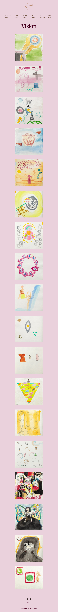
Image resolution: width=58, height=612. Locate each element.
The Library (33, 16)
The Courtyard (42, 16)
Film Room (16, 16)
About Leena (49, 16)
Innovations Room (8, 16)
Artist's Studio (25, 16)
